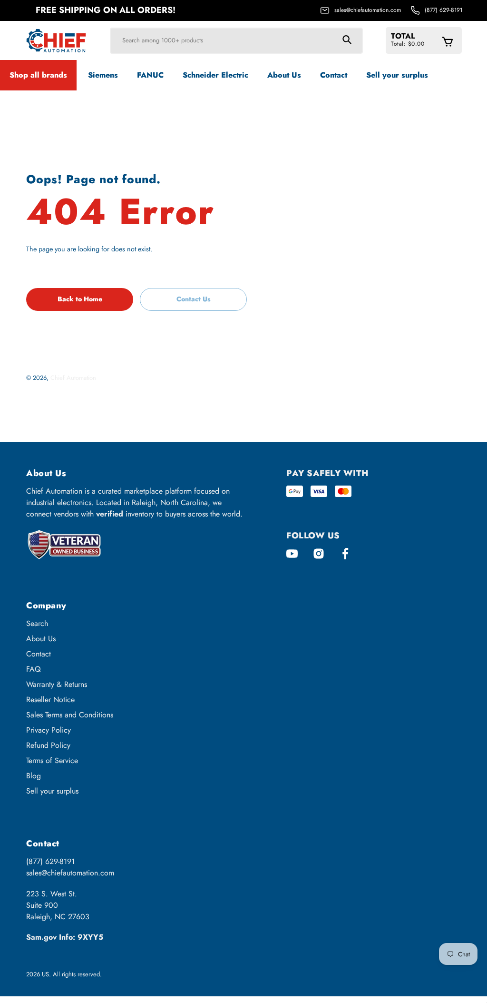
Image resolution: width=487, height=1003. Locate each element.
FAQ (33, 669)
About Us (41, 638)
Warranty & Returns (56, 684)
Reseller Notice (50, 699)
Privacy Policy (48, 730)
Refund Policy (48, 745)
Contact (38, 653)
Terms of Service (52, 760)
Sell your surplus (52, 790)
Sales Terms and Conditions (69, 714)
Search (37, 623)
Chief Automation (73, 377)
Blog (33, 775)
